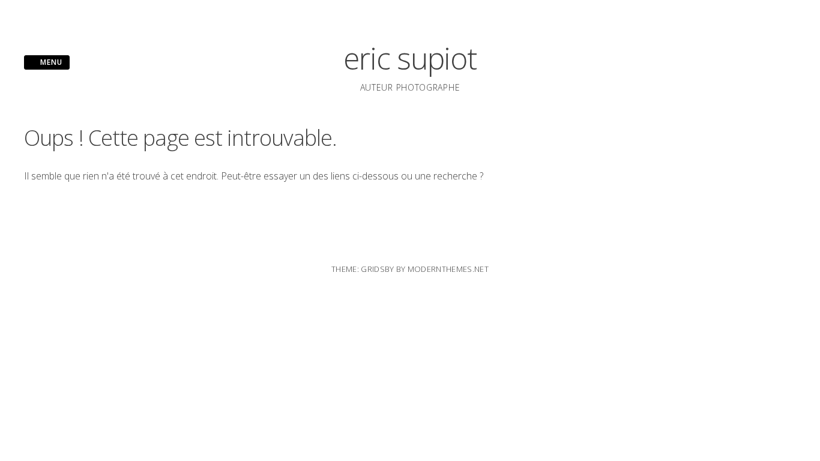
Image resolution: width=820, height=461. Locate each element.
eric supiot (409, 58)
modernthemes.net (448, 269)
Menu (50, 62)
